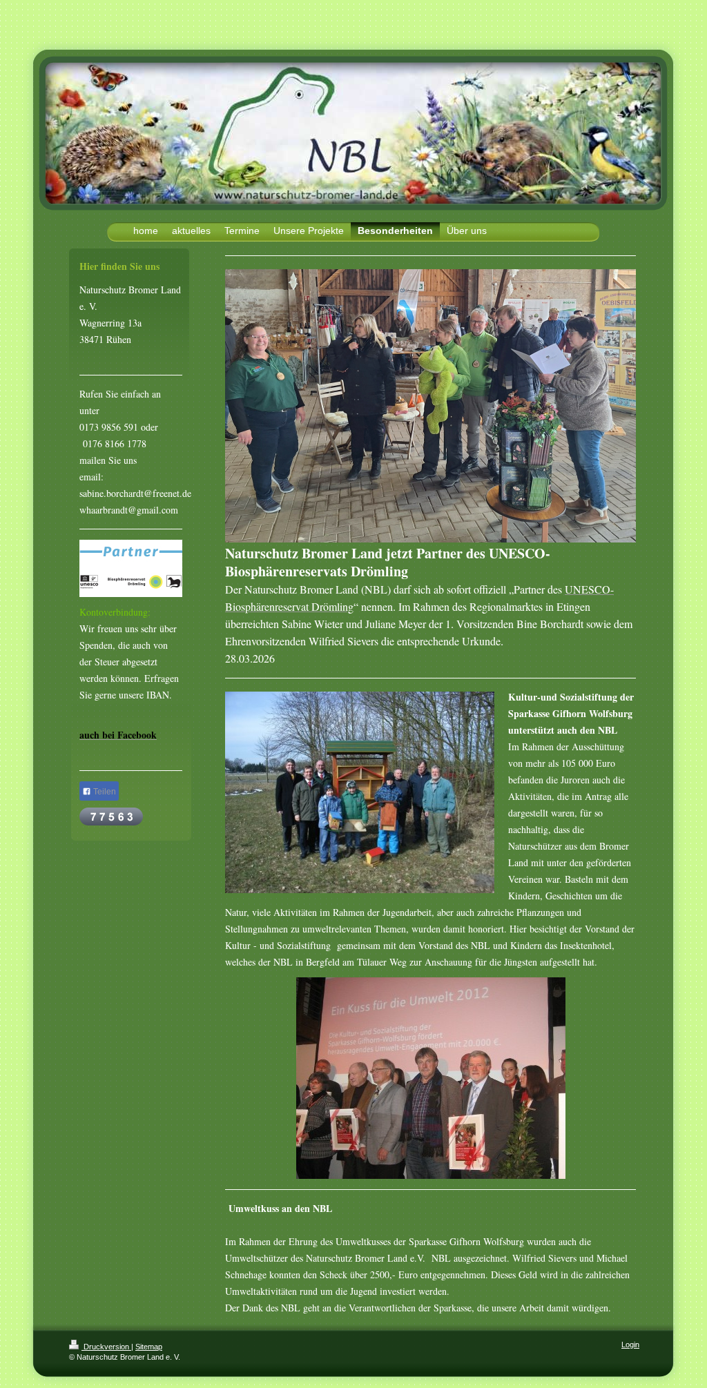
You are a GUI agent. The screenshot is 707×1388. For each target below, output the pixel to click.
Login (630, 1344)
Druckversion (106, 1346)
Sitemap (148, 1346)
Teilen (103, 791)
